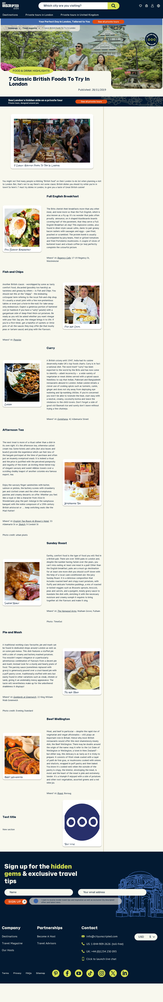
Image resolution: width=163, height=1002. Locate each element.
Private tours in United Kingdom (80, 15)
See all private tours (108, 22)
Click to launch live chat (101, 959)
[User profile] (152, 5)
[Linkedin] (124, 973)
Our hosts (8, 950)
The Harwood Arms (66, 611)
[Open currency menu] (158, 5)
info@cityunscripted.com (102, 936)
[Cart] (146, 5)
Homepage (12, 28)
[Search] (113, 5)
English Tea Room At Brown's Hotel (31, 521)
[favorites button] (140, 5)
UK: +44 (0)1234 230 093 (101, 951)
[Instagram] (101, 973)
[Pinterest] (56, 973)
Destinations (10, 15)
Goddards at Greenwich (24, 697)
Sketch (22, 524)
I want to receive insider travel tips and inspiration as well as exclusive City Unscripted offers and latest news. (77, 901)
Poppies (17, 339)
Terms (5, 973)
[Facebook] (67, 973)
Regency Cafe (64, 257)
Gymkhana (62, 419)
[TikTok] (90, 973)
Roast (60, 793)
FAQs (29, 973)
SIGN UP (14, 901)
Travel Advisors (46, 943)
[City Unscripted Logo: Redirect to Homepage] (10, 6)
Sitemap (40, 973)
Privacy (17, 973)
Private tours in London (39, 15)
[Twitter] (113, 973)
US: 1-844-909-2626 (104, 944)
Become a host (46, 936)
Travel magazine (30, 28)
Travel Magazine (12, 943)
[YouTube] (79, 973)
